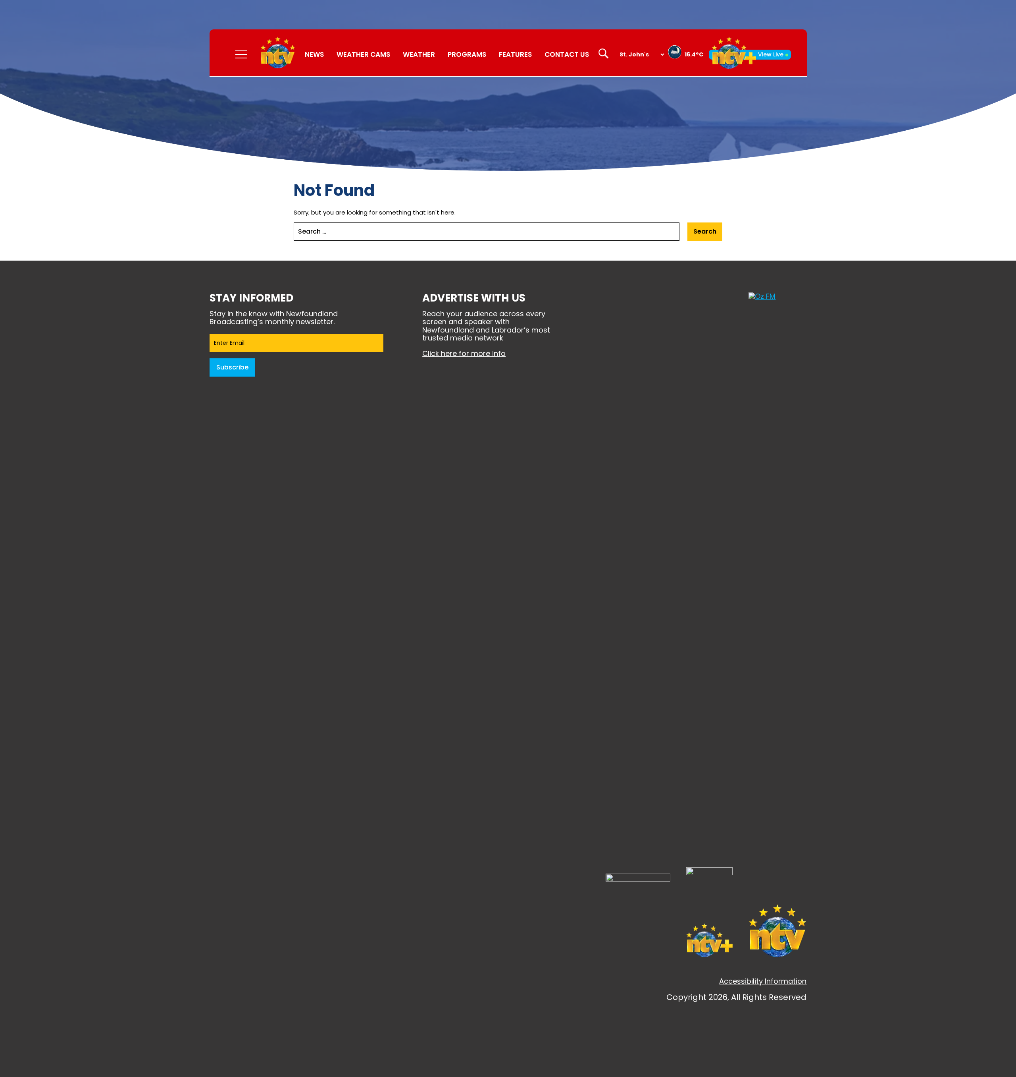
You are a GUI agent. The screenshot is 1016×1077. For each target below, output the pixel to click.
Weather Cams (363, 54)
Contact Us (567, 54)
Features (515, 54)
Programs (467, 54)
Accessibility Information (762, 981)
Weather (419, 54)
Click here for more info (464, 353)
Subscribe (232, 367)
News (314, 54)
